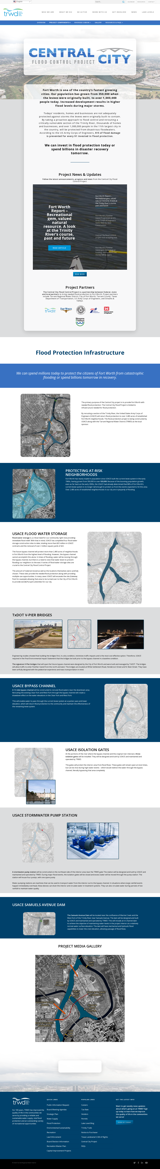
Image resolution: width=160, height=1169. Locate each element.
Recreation (51, 1132)
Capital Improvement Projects (59, 1151)
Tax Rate (84, 1109)
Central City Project (89, 1141)
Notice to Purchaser (89, 1132)
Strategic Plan (52, 1114)
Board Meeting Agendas (57, 1109)
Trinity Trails (86, 1128)
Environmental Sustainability (58, 1128)
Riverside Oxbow (81, 22)
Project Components (60, 22)
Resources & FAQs (113, 22)
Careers (84, 1105)
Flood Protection (53, 1123)
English (19, 2)
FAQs (83, 1146)
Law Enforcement (54, 1137)
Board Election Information (58, 1141)
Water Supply (52, 1119)
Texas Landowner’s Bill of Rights (94, 1137)
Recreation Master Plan (56, 1146)
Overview (41, 22)
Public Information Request (58, 1105)
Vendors (84, 1114)
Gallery (98, 22)
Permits (84, 1119)
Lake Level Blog (87, 1123)
